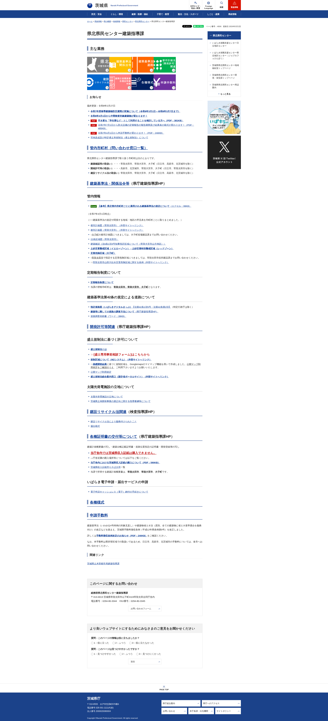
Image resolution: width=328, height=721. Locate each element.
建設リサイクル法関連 (108, 412)
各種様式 (97, 502)
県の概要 (107, 21)
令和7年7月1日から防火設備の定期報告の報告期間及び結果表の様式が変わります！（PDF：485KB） (146, 127)
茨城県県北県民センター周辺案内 (225, 86)
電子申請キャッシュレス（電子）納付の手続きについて (119, 492)
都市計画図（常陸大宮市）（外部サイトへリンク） (117, 230)
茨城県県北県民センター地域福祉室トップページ (225, 66)
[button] (208, 5)
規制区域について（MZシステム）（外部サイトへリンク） (121, 359)
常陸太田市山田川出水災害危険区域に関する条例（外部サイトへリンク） (131, 262)
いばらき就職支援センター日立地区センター (225, 44)
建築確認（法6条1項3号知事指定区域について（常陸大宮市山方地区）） (128, 244)
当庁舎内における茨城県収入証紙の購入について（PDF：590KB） (125, 462)
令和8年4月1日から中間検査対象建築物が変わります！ (119, 116)
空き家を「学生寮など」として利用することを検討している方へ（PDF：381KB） (141, 120)
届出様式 (95, 426)
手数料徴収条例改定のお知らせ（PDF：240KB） (121, 535)
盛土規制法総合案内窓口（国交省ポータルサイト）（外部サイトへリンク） (130, 376)
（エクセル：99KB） (144, 206)
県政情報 (98, 21)
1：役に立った (101, 643)
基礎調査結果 (100, 364)
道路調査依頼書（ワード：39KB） (108, 316)
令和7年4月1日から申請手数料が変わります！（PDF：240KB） (131, 133)
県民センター (127, 21)
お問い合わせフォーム (141, 609)
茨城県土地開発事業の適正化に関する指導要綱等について (121, 401)
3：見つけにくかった (150, 654)
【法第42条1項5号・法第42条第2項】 (131, 307)
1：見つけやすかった (105, 654)
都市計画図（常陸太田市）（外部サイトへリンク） (117, 225)
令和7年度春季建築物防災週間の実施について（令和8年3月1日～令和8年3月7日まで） (135, 111)
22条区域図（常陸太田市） (105, 239)
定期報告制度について (102, 282)
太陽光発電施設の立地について (107, 396)
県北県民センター (142, 21)
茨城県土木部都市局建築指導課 (103, 563)
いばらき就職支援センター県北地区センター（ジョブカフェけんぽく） (225, 56)
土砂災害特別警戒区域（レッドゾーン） (153, 248)
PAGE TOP (164, 690)
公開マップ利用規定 (101, 372)
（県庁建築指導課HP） (124, 311)
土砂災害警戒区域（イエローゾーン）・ (111, 248)
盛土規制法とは (99, 349)
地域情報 (116, 21)
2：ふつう (120, 643)
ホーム (90, 21)
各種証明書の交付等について (113, 436)
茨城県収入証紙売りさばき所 (106, 467)
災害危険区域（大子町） (103, 253)
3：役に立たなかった (143, 643)
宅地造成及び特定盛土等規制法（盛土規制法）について (119, 137)
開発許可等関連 (102, 327)
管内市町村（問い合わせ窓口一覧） (119, 148)
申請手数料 (99, 515)
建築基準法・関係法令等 (109, 183)
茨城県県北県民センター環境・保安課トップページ (224, 76)
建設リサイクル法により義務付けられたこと (114, 421)
